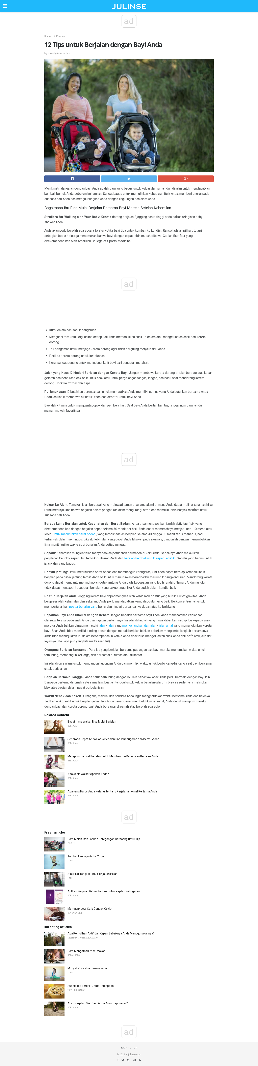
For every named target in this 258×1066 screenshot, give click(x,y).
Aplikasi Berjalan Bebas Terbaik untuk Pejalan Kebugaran (104, 891)
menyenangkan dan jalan (139, 625)
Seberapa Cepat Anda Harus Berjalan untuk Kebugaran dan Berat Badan (113, 739)
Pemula (60, 36)
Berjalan (48, 36)
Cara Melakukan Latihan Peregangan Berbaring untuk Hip (104, 839)
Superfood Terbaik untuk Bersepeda (91, 985)
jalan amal (166, 625)
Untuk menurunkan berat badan (74, 534)
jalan (102, 625)
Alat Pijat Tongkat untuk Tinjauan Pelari (93, 873)
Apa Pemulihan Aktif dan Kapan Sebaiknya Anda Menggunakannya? (111, 933)
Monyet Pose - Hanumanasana (87, 968)
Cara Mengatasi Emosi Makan (86, 951)
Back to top (129, 1047)
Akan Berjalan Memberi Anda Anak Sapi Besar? (98, 1003)
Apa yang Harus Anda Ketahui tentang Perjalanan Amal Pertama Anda (112, 791)
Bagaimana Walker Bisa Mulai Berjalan (92, 721)
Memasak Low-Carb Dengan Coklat (90, 908)
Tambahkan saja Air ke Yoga (86, 856)
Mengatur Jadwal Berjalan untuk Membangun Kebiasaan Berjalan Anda (113, 756)
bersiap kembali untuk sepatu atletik (149, 558)
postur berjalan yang (83, 607)
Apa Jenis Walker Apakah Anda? (88, 774)
